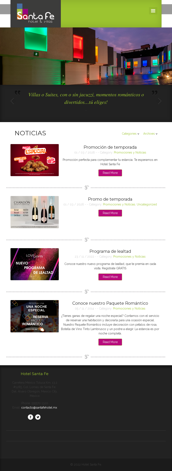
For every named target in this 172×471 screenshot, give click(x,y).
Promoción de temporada (110, 147)
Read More (110, 172)
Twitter (37, 417)
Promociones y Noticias (130, 152)
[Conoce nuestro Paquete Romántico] (34, 316)
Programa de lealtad (110, 251)
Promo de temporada (110, 199)
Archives (149, 133)
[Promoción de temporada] (34, 160)
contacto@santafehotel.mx (39, 407)
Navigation (153, 10)
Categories (129, 133)
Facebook (30, 417)
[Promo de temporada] (34, 212)
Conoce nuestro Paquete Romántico (110, 303)
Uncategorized (147, 204)
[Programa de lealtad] (34, 264)
